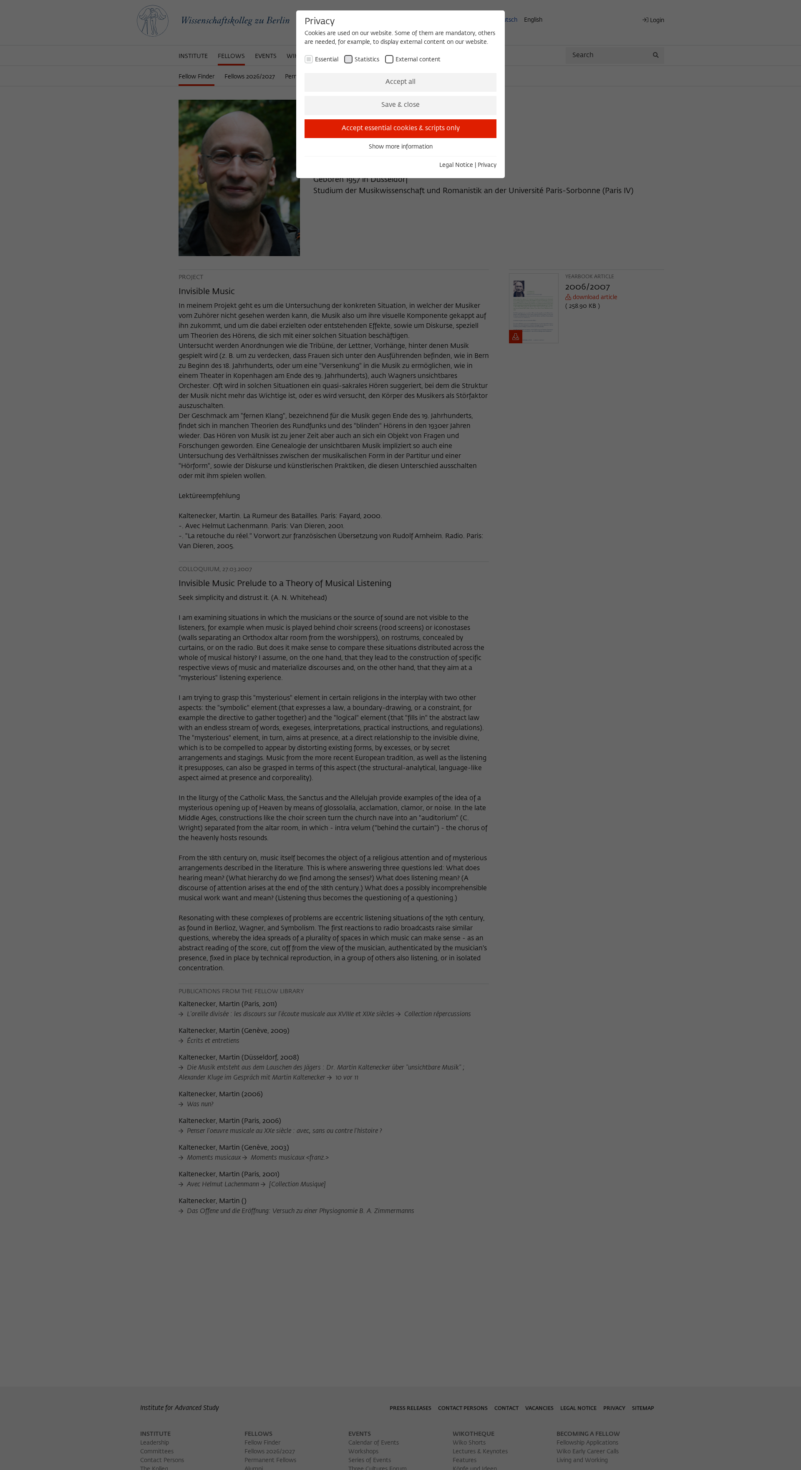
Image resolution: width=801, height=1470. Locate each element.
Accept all (400, 82)
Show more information (401, 147)
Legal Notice (456, 165)
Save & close (400, 105)
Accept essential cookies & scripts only (401, 128)
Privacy (487, 165)
